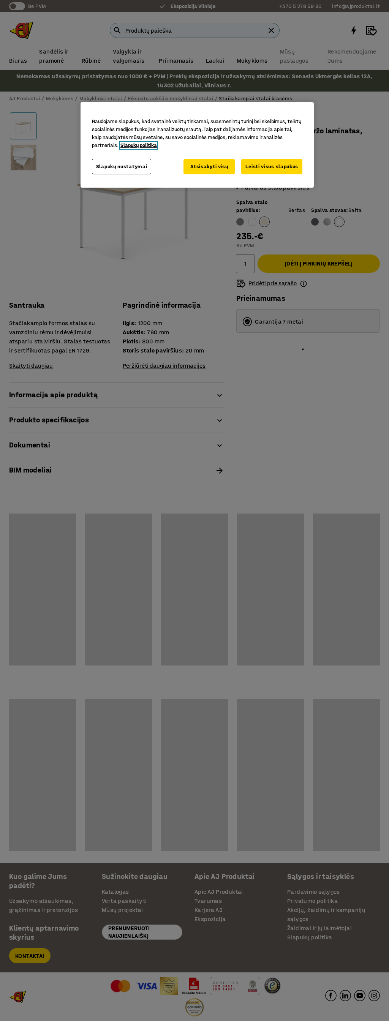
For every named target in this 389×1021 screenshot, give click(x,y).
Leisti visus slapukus (271, 166)
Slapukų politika (138, 145)
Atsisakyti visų (209, 166)
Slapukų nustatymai (121, 166)
